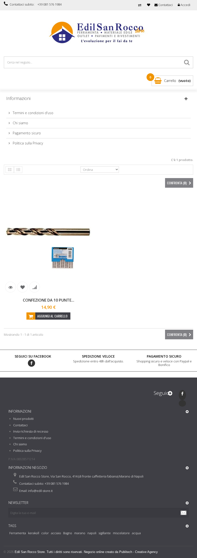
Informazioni (18, 98)
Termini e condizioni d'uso (32, 113)
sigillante (104, 533)
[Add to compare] (34, 287)
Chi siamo (20, 123)
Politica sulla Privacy (27, 143)
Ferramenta (17, 533)
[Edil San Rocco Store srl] (98, 33)
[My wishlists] (148, 5)
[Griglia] (10, 169)
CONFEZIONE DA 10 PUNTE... (48, 300)
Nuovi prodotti (23, 418)
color (45, 533)
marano (79, 533)
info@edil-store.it (40, 491)
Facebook (31, 363)
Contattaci (20, 425)
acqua (136, 533)
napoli (91, 533)
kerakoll (33, 533)
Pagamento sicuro (26, 133)
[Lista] (18, 169)
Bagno (67, 533)
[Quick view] (10, 287)
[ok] (184, 513)
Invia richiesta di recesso (30, 431)
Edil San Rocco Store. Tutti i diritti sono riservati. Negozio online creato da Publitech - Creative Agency (86, 552)
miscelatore (121, 533)
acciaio (56, 533)
